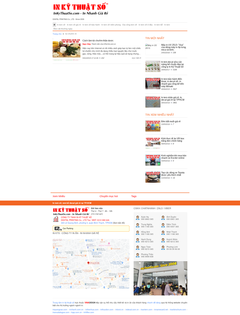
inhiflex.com (89, 312)
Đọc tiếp (136, 58)
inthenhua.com (91, 309)
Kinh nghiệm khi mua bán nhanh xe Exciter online (173, 156)
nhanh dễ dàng (154, 302)
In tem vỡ (61, 25)
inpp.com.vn (76, 312)
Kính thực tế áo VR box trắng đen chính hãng (172, 139)
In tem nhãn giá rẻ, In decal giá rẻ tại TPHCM (172, 98)
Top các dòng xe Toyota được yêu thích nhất (172, 173)
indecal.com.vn (132, 309)
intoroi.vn (119, 309)
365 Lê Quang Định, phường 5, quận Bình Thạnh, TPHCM (86, 222)
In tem (167, 25)
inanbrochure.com (178, 309)
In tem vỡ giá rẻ (74, 25)
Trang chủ (57, 34)
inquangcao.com (60, 309)
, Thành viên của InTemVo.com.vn (99, 44)
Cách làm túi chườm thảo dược (97, 40)
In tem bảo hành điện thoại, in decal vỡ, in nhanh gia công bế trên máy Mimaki (172, 83)
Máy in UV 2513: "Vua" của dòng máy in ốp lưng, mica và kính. (173, 47)
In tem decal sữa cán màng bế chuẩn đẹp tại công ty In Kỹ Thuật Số (172, 64)
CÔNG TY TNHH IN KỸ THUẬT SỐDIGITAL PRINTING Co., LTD (76, 218)
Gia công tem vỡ (129, 25)
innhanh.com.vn (76, 309)
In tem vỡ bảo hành (91, 25)
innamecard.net (161, 309)
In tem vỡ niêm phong (111, 25)
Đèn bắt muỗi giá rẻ (171, 121)
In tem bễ (158, 25)
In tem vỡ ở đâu (146, 25)
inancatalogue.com (61, 312)
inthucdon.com (106, 309)
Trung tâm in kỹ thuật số (63, 302)
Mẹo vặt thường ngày (62, 29)
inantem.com (146, 309)
